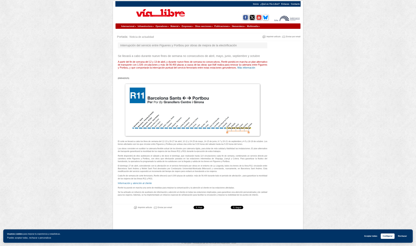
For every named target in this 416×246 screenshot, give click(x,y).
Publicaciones (221, 26)
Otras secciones (203, 26)
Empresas (187, 26)
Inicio (256, 4)
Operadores (161, 26)
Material (174, 26)
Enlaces (285, 4)
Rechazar (402, 236)
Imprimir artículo (273, 36)
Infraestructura (145, 26)
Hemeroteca (238, 26)
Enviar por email (293, 36)
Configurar (388, 236)
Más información (246, 67)
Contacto (295, 4)
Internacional (127, 26)
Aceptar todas (370, 236)
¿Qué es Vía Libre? (270, 4)
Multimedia (252, 26)
